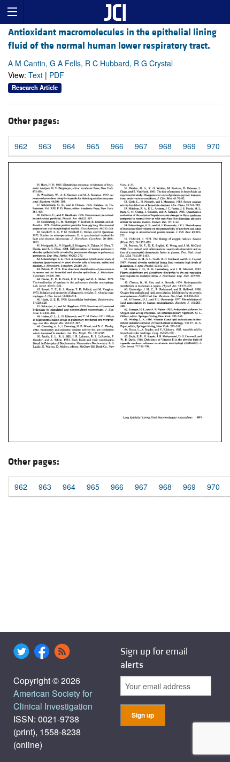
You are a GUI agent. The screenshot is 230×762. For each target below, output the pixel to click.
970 (213, 146)
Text (35, 75)
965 (93, 146)
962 (20, 146)
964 (69, 146)
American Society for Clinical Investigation (53, 699)
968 (165, 146)
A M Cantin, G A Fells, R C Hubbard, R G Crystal (90, 63)
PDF (56, 75)
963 (45, 146)
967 (141, 146)
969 (189, 146)
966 (117, 146)
